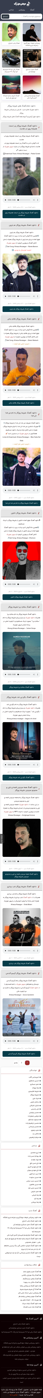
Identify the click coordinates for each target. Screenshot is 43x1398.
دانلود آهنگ (27, 897)
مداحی (11, 10)
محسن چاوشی (34, 1112)
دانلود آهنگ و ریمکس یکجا (29, 1286)
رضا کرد (36, 1198)
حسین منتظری (34, 1081)
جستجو (5, 16)
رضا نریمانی (35, 1202)
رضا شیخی (35, 1195)
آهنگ (32, 10)
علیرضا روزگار (34, 1095)
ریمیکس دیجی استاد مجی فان (28, 1293)
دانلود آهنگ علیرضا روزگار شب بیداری (21, 886)
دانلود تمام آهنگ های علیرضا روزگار (22, 106)
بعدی (16, 1063)
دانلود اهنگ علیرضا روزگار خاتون (23, 513)
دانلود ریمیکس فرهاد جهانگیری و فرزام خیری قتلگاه (21, 1217)
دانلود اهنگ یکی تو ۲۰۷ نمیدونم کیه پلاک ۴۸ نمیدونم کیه (21, 1332)
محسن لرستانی (34, 1126)
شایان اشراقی (34, 1105)
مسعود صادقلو (33, 1119)
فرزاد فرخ (36, 1098)
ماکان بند (35, 1134)
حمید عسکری (34, 1084)
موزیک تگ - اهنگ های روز (29, 1300)
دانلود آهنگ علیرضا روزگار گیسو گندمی (21, 973)
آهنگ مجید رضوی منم (31, 1271)
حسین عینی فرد (33, 1188)
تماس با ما (13, 1395)
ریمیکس (22, 10)
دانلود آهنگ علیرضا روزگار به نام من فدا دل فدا (21, 503)
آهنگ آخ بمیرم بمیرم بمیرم (29, 1289)
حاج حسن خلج (34, 1163)
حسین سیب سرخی (32, 1181)
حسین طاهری (34, 1184)
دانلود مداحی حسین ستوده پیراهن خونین (21, 1370)
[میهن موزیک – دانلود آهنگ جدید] (22, 4)
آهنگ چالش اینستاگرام (31, 1279)
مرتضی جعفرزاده (33, 1116)
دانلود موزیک (30, 618)
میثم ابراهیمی (34, 1137)
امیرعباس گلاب (34, 1077)
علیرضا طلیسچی (33, 1091)
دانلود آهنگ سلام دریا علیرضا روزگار (22, 607)
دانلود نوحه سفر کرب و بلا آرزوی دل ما (21, 1374)
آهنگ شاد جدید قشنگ (31, 1307)
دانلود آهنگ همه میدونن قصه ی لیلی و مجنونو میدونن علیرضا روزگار (21, 789)
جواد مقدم (35, 1160)
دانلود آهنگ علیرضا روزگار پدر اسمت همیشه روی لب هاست (23, 127)
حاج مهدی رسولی (33, 1170)
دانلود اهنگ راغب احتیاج (30, 1221)
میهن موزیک (8, 146)
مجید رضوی (35, 1130)
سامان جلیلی (34, 1102)
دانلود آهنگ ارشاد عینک (30, 1303)
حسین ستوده (34, 1177)
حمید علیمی (35, 1191)
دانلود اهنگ (34, 988)
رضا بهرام (35, 1088)
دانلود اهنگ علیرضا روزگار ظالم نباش (21, 319)
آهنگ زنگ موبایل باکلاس (30, 1275)
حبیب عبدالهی (34, 1174)
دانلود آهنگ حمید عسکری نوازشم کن (26, 1224)
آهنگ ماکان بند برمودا (31, 1282)
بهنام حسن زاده (33, 1156)
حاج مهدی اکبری (33, 1167)
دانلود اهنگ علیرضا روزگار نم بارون (22, 225)
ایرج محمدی (35, 1152)
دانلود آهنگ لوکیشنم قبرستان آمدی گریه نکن (23, 1235)
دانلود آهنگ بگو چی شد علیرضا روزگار (21, 697)
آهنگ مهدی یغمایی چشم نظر (29, 1296)
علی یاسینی (35, 1109)
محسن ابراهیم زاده (32, 1123)
